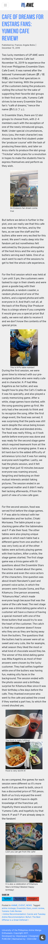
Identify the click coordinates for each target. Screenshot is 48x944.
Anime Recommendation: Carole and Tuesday (24, 914)
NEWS (29, 905)
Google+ (32, 899)
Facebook (19, 899)
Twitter (7, 899)
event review (38, 908)
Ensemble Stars (24, 908)
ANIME (14, 905)
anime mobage (9, 908)
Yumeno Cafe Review (12, 911)
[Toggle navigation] (5, 5)
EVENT (22, 905)
